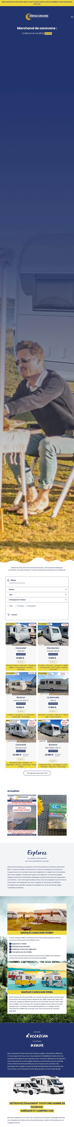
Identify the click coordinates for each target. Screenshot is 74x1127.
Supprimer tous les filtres (17, 583)
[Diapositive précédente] (7, 815)
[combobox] (14, 614)
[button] (10, 606)
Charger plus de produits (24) (37, 773)
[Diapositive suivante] (67, 815)
